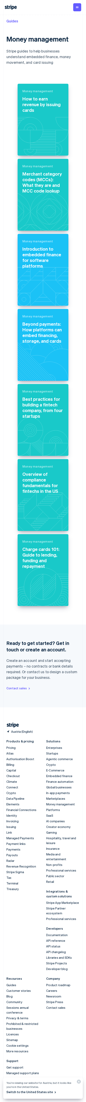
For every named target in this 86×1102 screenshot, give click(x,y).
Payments (13, 849)
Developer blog (57, 969)
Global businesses (59, 787)
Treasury (12, 889)
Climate (11, 782)
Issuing (11, 827)
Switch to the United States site (29, 1092)
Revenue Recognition (21, 866)
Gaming (51, 832)
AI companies (55, 821)
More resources (17, 1051)
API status (53, 946)
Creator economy (58, 827)
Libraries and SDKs (59, 957)
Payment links (16, 844)
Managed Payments (20, 838)
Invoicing (12, 821)
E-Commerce (55, 770)
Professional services (61, 870)
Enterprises (54, 748)
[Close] (78, 1082)
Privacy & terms (17, 1018)
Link (9, 832)
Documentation (57, 935)
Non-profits (54, 865)
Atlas (10, 753)
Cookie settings (17, 1045)
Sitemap (12, 1040)
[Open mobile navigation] (77, 7)
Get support (14, 1067)
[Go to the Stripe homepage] (11, 725)
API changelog (56, 952)
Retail (50, 882)
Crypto (11, 793)
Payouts (12, 855)
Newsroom (53, 996)
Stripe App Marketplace (62, 903)
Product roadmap (58, 985)
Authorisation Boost (20, 759)
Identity (11, 815)
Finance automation (60, 782)
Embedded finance (59, 776)
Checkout (13, 776)
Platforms (53, 810)
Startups (52, 753)
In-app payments (58, 793)
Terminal (12, 883)
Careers (51, 991)
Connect (12, 787)
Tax (9, 878)
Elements (13, 804)
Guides (12, 21)
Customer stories (18, 991)
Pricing (11, 748)
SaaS (49, 815)
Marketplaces (55, 798)
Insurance (53, 849)
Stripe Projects (56, 963)
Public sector (55, 876)
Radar (10, 861)
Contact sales (16, 688)
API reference (55, 941)
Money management (60, 804)
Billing (10, 765)
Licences (12, 1034)
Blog (9, 996)
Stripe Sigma (15, 872)
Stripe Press (54, 1002)
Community (14, 1002)
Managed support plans (22, 1073)
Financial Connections (21, 810)
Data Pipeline (15, 798)
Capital (11, 770)
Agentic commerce (59, 759)
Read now (29, 149)
